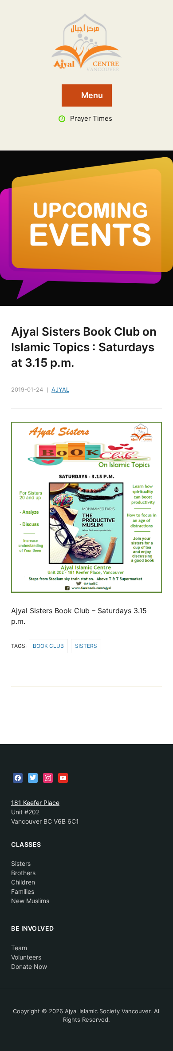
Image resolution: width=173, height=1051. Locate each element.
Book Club (48, 645)
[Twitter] (33, 777)
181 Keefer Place (35, 802)
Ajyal (60, 389)
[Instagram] (48, 777)
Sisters (86, 645)
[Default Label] (63, 777)
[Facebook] (18, 777)
